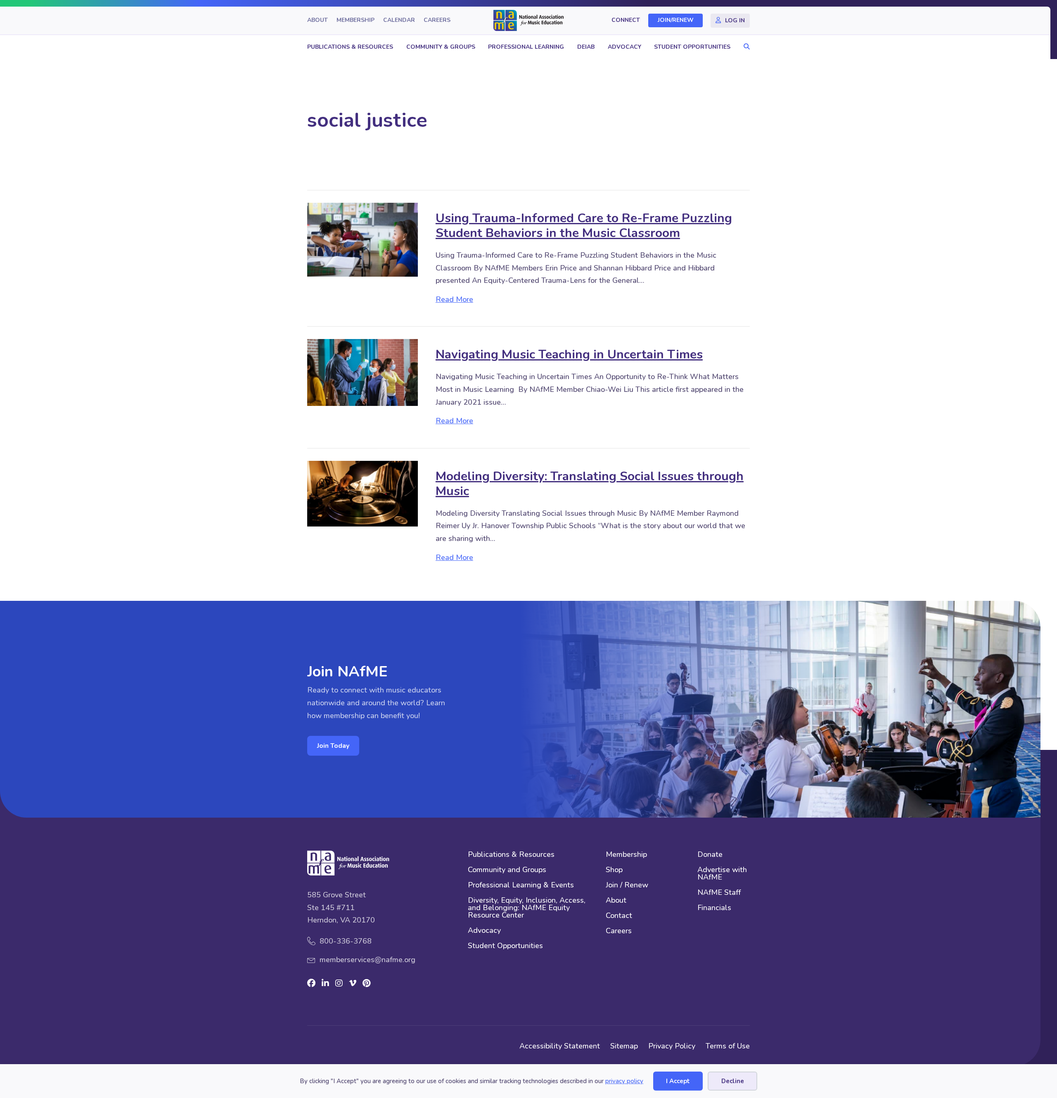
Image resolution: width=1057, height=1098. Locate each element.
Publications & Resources (350, 47)
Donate (710, 855)
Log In (735, 20)
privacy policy (624, 1081)
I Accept (678, 1081)
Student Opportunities (692, 47)
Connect (625, 20)
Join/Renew (676, 20)
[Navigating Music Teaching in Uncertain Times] (362, 372)
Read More (454, 299)
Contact (619, 916)
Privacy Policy (671, 1046)
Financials (714, 908)
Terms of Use (728, 1046)
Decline (732, 1081)
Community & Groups (440, 47)
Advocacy (624, 47)
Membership (355, 20)
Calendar (399, 20)
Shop (614, 870)
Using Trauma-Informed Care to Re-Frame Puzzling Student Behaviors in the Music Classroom (584, 226)
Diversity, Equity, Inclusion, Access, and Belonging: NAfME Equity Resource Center (526, 908)
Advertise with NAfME (722, 874)
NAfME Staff (719, 893)
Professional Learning (526, 47)
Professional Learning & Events (521, 885)
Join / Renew (627, 885)
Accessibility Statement (559, 1046)
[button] (744, 47)
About (317, 20)
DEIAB (586, 47)
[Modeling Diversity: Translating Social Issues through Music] (362, 493)
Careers (437, 20)
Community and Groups (507, 870)
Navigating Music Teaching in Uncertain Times (569, 354)
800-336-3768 (346, 941)
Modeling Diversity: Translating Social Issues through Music (590, 484)
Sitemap (624, 1046)
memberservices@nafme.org (367, 960)
